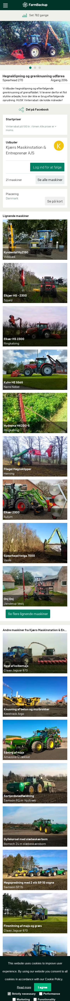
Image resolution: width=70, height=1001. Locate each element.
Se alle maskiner (50, 180)
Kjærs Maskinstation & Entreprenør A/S (26, 150)
